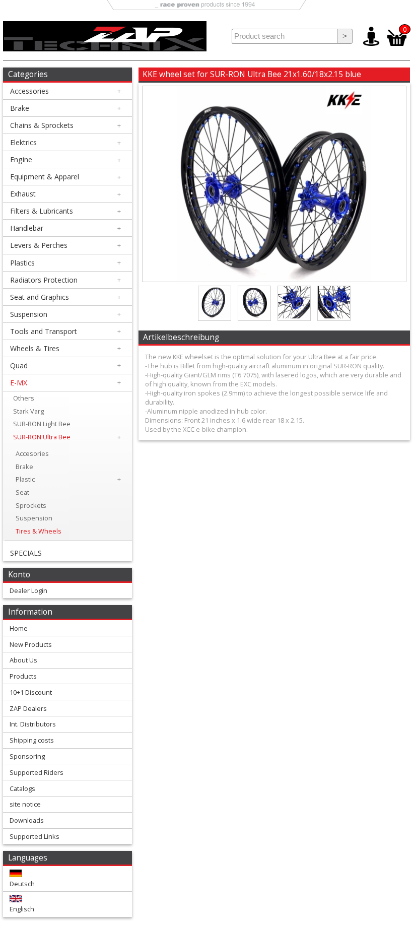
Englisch (22, 908)
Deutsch (22, 883)
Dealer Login (28, 590)
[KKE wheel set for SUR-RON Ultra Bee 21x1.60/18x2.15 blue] (274, 279)
